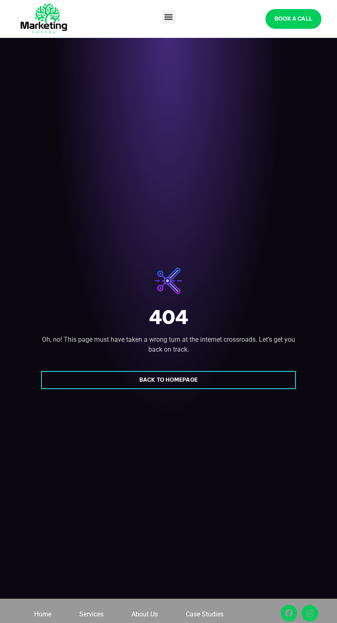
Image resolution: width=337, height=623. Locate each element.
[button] (168, 17)
